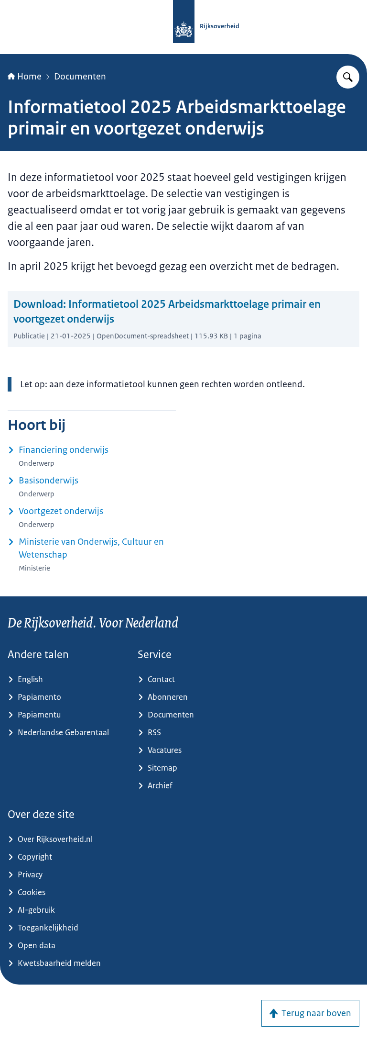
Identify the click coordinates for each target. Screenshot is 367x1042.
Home (29, 76)
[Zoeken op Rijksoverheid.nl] (347, 77)
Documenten (80, 76)
